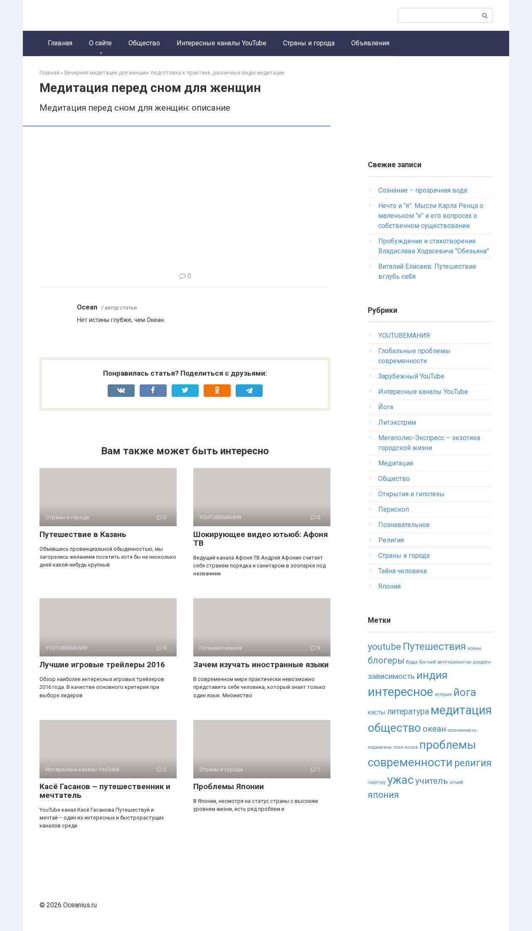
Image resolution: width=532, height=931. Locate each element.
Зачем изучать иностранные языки (261, 664)
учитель (431, 781)
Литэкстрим (397, 422)
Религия (391, 540)
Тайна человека (402, 571)
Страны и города (309, 43)
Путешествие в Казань (82, 534)
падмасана (380, 747)
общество (394, 728)
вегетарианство (454, 662)
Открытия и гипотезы (411, 494)
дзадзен (482, 662)
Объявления (370, 43)
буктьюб (427, 662)
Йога (385, 407)
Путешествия (434, 646)
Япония (389, 586)
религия (473, 763)
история (443, 694)
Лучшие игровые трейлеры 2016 (102, 664)
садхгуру (377, 782)
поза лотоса (405, 747)
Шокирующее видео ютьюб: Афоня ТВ (260, 539)
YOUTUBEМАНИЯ (404, 335)
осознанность (462, 730)
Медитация (395, 463)
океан (434, 729)
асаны (474, 648)
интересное (400, 692)
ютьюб (456, 782)
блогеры (386, 660)
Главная (60, 43)
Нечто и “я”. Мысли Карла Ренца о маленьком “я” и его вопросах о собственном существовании (430, 216)
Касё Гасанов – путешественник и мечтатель (104, 791)
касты (376, 712)
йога (464, 692)
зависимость (391, 676)
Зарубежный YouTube (411, 376)
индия (432, 675)
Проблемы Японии (228, 786)
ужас (400, 780)
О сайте (100, 43)
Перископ (393, 509)
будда (412, 662)
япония (383, 795)
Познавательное (404, 525)
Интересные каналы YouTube (221, 43)
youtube (384, 646)
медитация (461, 710)
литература (408, 711)
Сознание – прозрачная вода (422, 190)
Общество (144, 43)
